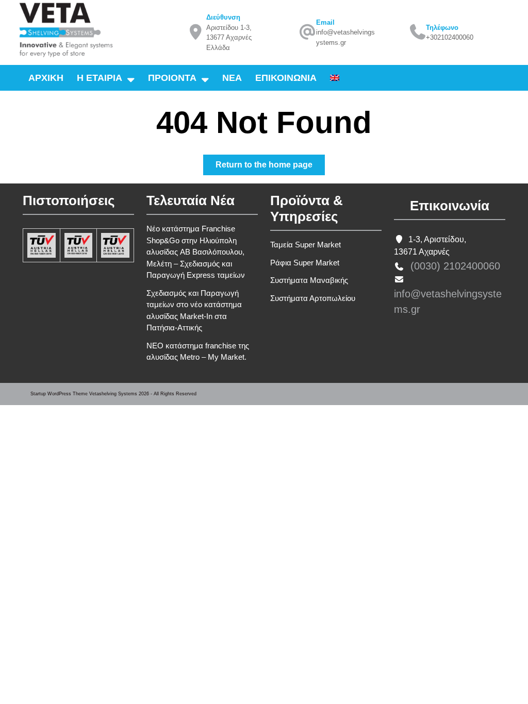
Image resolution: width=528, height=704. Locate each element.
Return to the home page (270, 167)
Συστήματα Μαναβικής (309, 280)
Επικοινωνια (286, 78)
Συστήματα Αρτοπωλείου (312, 298)
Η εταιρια (99, 78)
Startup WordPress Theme (59, 393)
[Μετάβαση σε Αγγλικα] (334, 78)
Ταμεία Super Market (305, 244)
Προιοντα (172, 78)
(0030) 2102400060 (455, 266)
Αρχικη (45, 78)
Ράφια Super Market (304, 262)
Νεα (232, 78)
